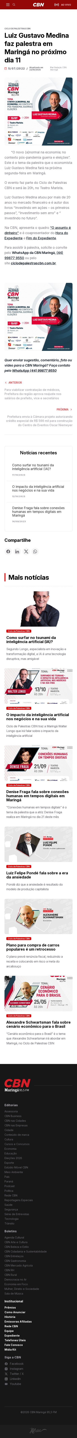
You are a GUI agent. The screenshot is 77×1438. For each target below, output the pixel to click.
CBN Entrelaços (14, 1256)
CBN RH (9, 1270)
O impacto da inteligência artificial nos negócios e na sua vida (38, 488)
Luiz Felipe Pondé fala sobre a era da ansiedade (37, 875)
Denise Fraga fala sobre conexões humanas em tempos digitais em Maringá (38, 511)
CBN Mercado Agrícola (18, 1265)
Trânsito (9, 1223)
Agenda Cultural (14, 1237)
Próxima (62, 409)
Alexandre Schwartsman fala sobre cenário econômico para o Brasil (38, 1024)
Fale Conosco (13, 1344)
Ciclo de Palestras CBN (19, 631)
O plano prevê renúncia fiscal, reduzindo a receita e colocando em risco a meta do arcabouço (34, 961)
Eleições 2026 (13, 1158)
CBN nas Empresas (16, 1125)
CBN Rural (10, 1274)
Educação (10, 1153)
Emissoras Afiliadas (18, 1321)
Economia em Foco (16, 1284)
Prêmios (10, 1307)
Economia (10, 1148)
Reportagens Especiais (18, 1200)
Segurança (11, 1209)
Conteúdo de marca (16, 1134)
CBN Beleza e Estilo (16, 1246)
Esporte (9, 1162)
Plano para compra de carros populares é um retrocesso (32, 947)
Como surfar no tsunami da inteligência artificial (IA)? (33, 467)
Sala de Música (13, 1293)
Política (8, 1190)
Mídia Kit (10, 1349)
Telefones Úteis (15, 1340)
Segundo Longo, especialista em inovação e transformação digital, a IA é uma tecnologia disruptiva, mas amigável (36, 653)
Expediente (12, 1335)
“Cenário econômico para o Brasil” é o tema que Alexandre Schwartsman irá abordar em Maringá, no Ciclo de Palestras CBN (35, 1038)
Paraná (8, 1181)
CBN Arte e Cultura (15, 1242)
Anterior (15, 382)
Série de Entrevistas (16, 1214)
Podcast (9, 1186)
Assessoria (11, 1111)
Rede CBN (10, 1195)
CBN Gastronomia (15, 1260)
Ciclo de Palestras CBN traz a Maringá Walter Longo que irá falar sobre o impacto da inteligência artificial (36, 731)
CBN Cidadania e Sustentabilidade (25, 1251)
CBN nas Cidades (15, 1120)
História (9, 1316)
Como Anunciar (14, 1312)
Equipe (9, 1330)
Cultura (8, 1139)
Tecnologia (11, 1218)
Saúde (8, 1204)
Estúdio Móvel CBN (16, 1167)
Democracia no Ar (15, 1279)
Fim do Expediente (41, 238)
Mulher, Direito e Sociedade (21, 1288)
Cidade (8, 1130)
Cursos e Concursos (17, 1144)
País (7, 1176)
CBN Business (12, 1116)
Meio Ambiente (13, 1172)
